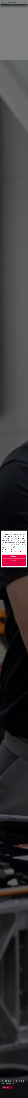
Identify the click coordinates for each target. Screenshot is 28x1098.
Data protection (18, 551)
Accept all (14, 564)
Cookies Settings (14, 556)
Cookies (11, 551)
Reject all (14, 560)
